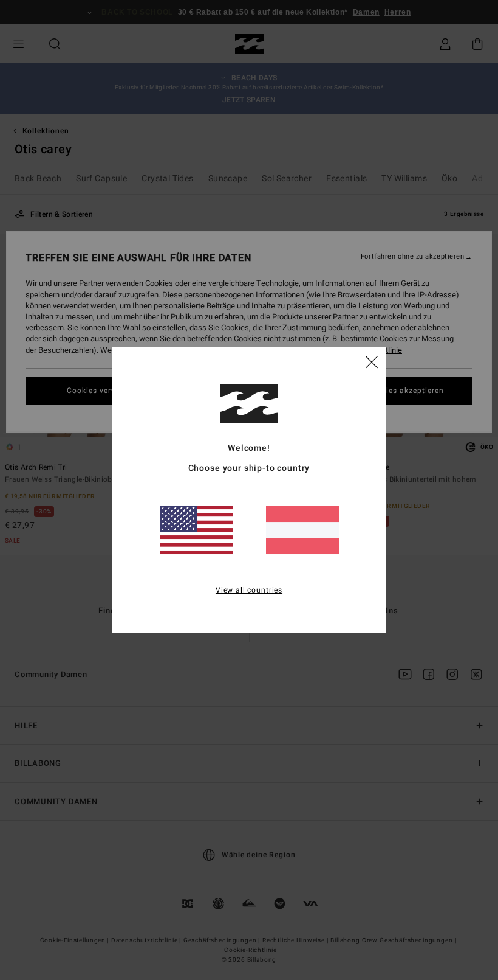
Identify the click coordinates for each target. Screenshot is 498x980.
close (372, 361)
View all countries (249, 590)
